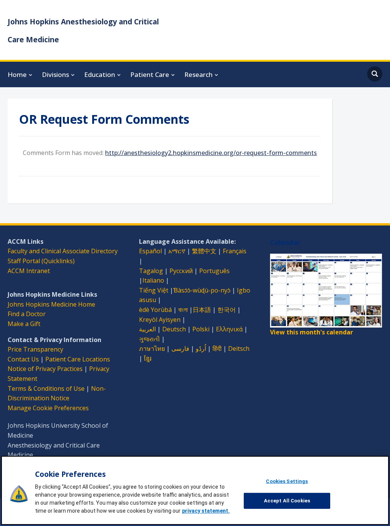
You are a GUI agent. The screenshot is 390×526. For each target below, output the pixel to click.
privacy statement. (206, 511)
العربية (147, 329)
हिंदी (217, 348)
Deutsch (174, 329)
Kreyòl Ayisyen (160, 319)
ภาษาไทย (152, 348)
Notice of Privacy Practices (45, 369)
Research (198, 74)
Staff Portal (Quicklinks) (41, 261)
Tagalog (151, 271)
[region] (195, 490)
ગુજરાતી (149, 339)
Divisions (55, 74)
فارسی (180, 348)
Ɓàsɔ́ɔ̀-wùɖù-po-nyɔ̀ (201, 290)
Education (99, 74)
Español (150, 251)
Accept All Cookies (287, 501)
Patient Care (149, 74)
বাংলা (183, 309)
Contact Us (23, 359)
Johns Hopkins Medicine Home (51, 304)
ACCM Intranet (29, 271)
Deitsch (238, 348)
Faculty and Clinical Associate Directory (63, 251)
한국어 (226, 309)
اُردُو (201, 348)
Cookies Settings (287, 481)
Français (234, 251)
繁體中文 (204, 251)
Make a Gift (24, 324)
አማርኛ (176, 251)
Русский (181, 271)
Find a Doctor (27, 314)
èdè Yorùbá (155, 309)
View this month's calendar (311, 332)
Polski (200, 329)
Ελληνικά (229, 329)
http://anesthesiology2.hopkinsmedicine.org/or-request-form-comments (211, 153)
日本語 (202, 309)
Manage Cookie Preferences (48, 408)
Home (17, 74)
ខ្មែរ (148, 358)
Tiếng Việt (153, 290)
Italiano (153, 280)
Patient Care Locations (77, 359)
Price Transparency (35, 349)
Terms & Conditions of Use (46, 388)
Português (214, 271)
